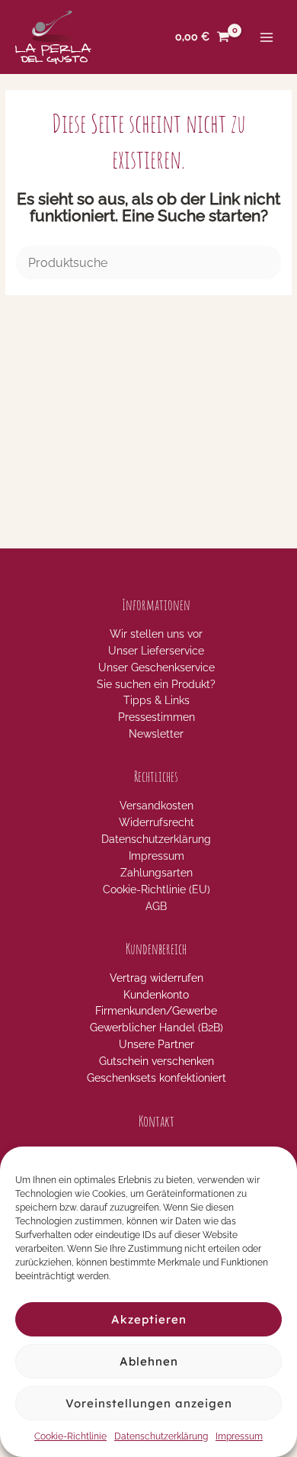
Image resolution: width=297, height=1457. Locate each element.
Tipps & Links (156, 700)
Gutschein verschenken (156, 1061)
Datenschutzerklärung (161, 1436)
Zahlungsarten (156, 873)
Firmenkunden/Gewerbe (156, 1011)
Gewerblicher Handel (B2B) (156, 1027)
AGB (156, 906)
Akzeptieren (149, 1319)
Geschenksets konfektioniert (156, 1078)
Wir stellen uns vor (156, 634)
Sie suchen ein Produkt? (156, 684)
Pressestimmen (156, 717)
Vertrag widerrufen (156, 978)
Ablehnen (149, 1361)
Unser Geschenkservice (156, 667)
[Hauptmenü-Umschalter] (267, 37)
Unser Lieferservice (156, 651)
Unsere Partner (156, 1044)
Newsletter (156, 734)
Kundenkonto (156, 995)
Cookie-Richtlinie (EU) (156, 889)
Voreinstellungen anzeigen (148, 1403)
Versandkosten (156, 805)
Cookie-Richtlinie (70, 1436)
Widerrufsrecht (156, 822)
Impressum (239, 1436)
